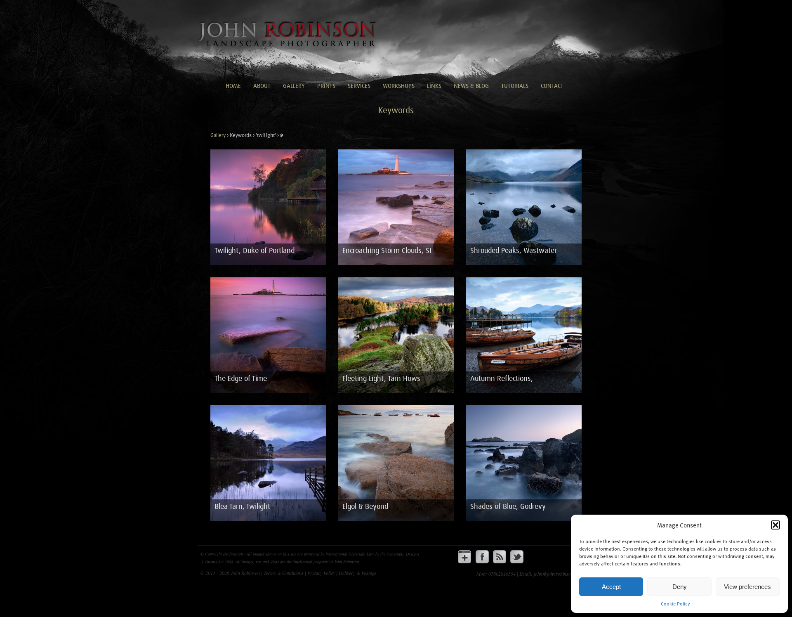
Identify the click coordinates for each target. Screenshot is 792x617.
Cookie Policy (675, 603)
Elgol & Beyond (365, 507)
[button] (775, 525)
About (262, 86)
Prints (326, 86)
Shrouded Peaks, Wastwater (513, 251)
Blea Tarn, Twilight (242, 507)
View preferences (747, 586)
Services (359, 86)
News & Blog (471, 86)
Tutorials (514, 86)
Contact (552, 86)
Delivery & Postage (357, 573)
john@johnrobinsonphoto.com (564, 573)
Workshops (399, 86)
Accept (611, 586)
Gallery (294, 86)
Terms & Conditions (284, 573)
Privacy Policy (321, 573)
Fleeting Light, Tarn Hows (381, 379)
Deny (679, 586)
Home (233, 86)
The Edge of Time (240, 379)
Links (434, 86)
